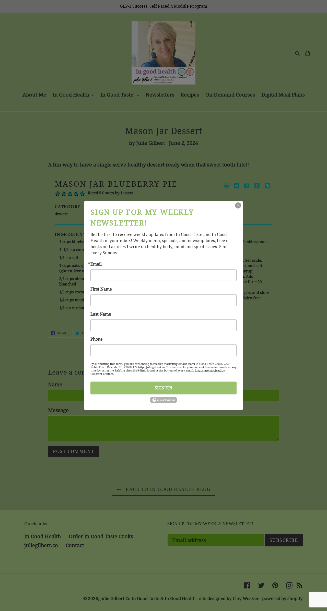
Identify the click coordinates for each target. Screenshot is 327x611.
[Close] (238, 205)
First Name (101, 289)
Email (96, 264)
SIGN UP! (163, 387)
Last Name (100, 314)
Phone (96, 339)
